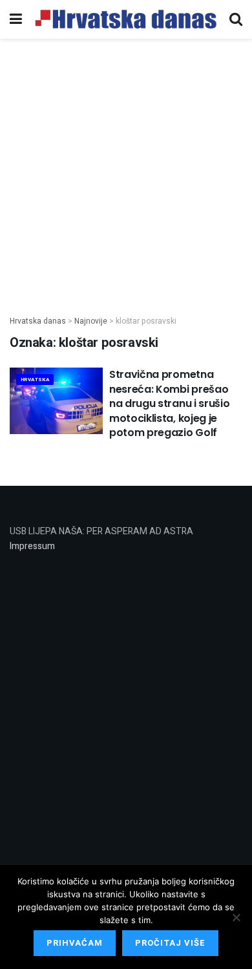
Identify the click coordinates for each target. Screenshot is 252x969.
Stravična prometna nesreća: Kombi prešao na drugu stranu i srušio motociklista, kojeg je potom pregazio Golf (169, 403)
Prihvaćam (75, 943)
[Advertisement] (126, 170)
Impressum (32, 546)
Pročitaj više (170, 943)
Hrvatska (35, 379)
